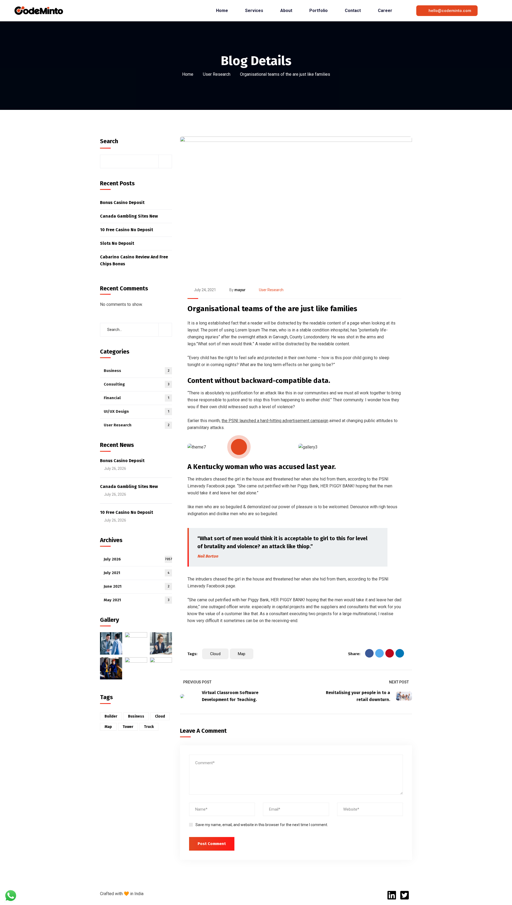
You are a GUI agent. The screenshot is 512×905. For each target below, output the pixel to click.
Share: (354, 653)
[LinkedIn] (399, 653)
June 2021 (136, 586)
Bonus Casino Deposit (122, 202)
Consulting (136, 384)
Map (241, 653)
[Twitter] (379, 653)
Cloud (215, 653)
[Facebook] (369, 653)
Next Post (399, 682)
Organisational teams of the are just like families (272, 308)
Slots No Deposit (117, 243)
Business (136, 370)
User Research (216, 74)
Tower (128, 726)
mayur (240, 290)
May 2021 (136, 600)
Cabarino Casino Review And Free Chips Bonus (134, 260)
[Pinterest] (389, 653)
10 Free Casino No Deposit (126, 229)
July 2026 (138, 559)
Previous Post (197, 682)
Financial (136, 397)
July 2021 (137, 572)
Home (187, 74)
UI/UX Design (136, 411)
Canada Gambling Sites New (129, 216)
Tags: (192, 653)
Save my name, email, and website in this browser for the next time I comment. (261, 825)
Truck (149, 726)
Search (109, 141)
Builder (111, 716)
